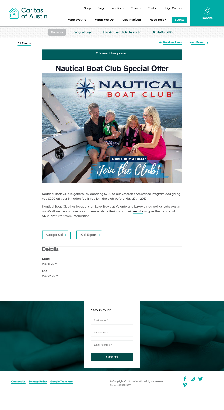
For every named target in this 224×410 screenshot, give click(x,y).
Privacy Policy (38, 381)
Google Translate (61, 381)
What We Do (104, 19)
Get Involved (131, 19)
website (138, 211)
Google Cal (55, 234)
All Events (24, 43)
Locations (117, 8)
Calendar (57, 32)
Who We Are (77, 19)
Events (179, 19)
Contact (153, 8)
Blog (101, 8)
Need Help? (158, 19)
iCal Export (88, 234)
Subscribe (112, 356)
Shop (87, 8)
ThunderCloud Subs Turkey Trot (123, 32)
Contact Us (18, 381)
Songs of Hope (83, 32)
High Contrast (174, 8)
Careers (136, 8)
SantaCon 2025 (163, 32)
